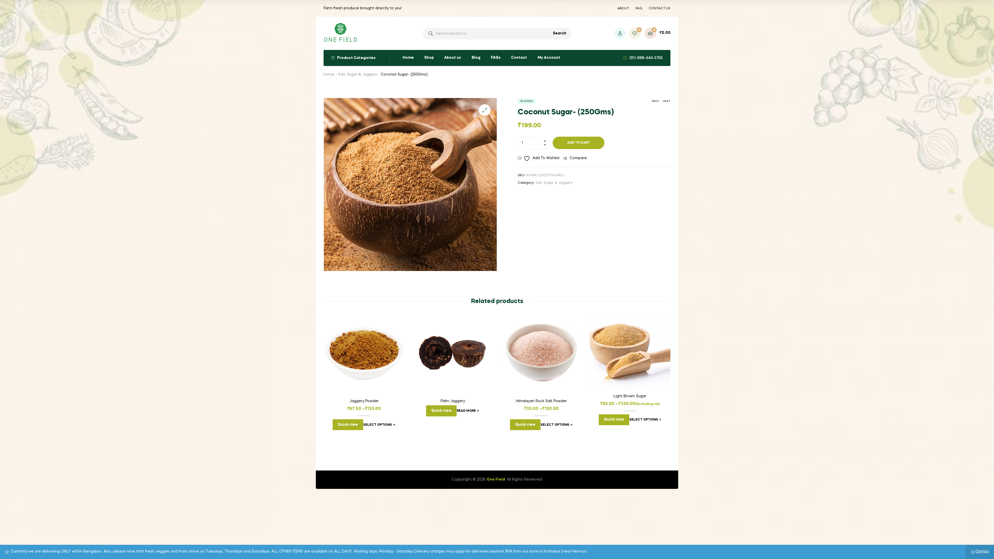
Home (408, 58)
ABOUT (623, 8)
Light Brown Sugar (629, 396)
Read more (466, 411)
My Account (549, 58)
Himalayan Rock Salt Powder (541, 401)
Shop (429, 58)
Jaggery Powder (364, 401)
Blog (476, 58)
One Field (496, 479)
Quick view (348, 424)
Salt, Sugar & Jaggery (357, 74)
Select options (377, 424)
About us (452, 58)
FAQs (496, 58)
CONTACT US (659, 8)
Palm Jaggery (453, 401)
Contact (519, 58)
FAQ (638, 8)
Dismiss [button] (982, 551)
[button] (485, 110)
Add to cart (578, 142)
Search (559, 33)
